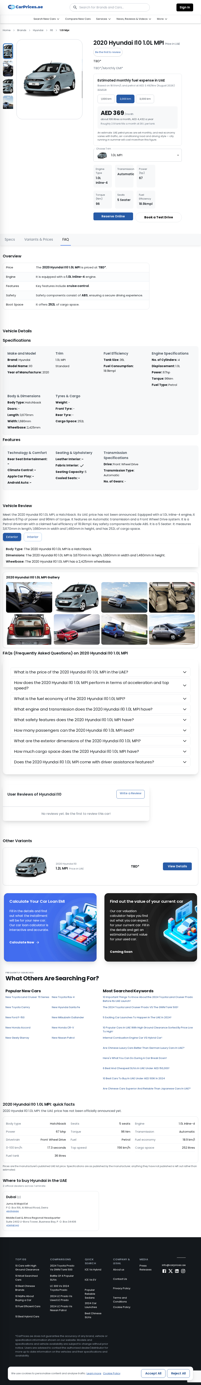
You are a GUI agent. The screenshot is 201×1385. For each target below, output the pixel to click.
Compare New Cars (78, 19)
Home (7, 30)
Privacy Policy (121, 1288)
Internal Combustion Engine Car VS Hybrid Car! (132, 1038)
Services (101, 19)
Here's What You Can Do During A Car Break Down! (135, 1058)
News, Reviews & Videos (132, 19)
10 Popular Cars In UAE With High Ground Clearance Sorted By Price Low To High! (148, 1029)
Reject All (178, 1373)
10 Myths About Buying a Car (24, 1298)
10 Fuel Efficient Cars (27, 1306)
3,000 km (145, 99)
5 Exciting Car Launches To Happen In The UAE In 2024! (137, 1017)
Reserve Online (113, 216)
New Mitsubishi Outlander (68, 1017)
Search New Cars (45, 19)
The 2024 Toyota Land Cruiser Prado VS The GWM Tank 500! (140, 1007)
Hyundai (38, 30)
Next (16, 74)
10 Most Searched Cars (26, 1278)
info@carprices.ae (174, 1265)
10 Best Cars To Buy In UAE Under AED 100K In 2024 (134, 1078)
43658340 (12, 1225)
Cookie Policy (121, 1307)
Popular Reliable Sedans (90, 1294)
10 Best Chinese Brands (25, 1288)
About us (118, 1269)
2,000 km (125, 99)
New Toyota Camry (17, 1007)
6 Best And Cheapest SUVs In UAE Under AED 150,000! (136, 1068)
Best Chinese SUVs (93, 1315)
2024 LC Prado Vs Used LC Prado (61, 1298)
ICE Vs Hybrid (93, 1269)
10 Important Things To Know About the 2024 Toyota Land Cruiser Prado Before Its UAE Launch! (148, 999)
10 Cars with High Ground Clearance (27, 1267)
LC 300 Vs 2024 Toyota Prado (59, 1288)
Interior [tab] (32, 537)
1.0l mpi (64, 30)
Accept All (153, 1373)
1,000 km (106, 99)
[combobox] (137, 155)
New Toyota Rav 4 (63, 997)
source (102, 89)
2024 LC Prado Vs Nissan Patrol (61, 1308)
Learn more (94, 1373)
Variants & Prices (38, 239)
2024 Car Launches (91, 1305)
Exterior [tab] (12, 537)
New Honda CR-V (63, 1027)
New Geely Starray (17, 1038)
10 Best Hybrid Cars (27, 1316)
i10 (51, 30)
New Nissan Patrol (63, 1038)
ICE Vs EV (90, 1280)
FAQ (65, 239)
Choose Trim (103, 148)
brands (21, 30)
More (160, 19)
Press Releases (146, 1267)
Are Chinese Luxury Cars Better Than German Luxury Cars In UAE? (144, 1048)
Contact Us (120, 1279)
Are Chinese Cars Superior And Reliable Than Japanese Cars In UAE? (147, 1088)
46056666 (12, 1211)
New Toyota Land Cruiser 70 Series (27, 997)
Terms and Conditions (120, 1299)
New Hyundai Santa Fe (66, 1007)
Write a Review (130, 793)
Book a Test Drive (158, 217)
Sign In (185, 7)
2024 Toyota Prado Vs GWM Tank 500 (62, 1267)
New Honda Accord (17, 1027)
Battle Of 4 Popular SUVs (62, 1278)
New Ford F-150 (15, 1017)
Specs (10, 239)
